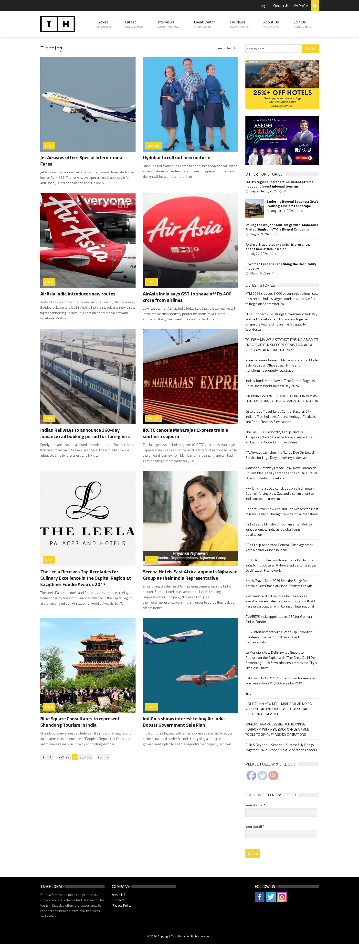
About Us (271, 24)
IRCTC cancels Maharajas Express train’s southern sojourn (185, 433)
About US (118, 894)
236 (68, 757)
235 (61, 757)
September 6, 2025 (263, 191)
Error (249, 693)
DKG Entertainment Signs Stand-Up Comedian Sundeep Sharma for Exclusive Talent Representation (278, 637)
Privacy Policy (122, 905)
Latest (134, 24)
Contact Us (281, 5)
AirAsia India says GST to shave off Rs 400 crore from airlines (187, 297)
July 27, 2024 (259, 253)
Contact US (119, 899)
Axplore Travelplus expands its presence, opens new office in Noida (278, 246)
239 (90, 757)
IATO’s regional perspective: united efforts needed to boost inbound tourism (279, 184)
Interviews (168, 24)
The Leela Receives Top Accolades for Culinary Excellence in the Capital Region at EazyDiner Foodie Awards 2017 (85, 578)
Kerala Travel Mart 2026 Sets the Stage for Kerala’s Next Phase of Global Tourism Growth (278, 583)
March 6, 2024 (260, 273)
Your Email (254, 826)
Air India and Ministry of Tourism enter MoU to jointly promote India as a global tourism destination (278, 529)
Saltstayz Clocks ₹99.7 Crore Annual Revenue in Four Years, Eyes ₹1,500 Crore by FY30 (280, 680)
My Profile (301, 5)
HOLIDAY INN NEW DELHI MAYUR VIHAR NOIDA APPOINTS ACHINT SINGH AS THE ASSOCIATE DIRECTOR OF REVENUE (278, 708)
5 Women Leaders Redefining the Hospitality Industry (281, 266)
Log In (264, 5)
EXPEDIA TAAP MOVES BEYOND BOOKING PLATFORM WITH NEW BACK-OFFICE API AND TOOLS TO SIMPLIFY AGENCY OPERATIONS (277, 729)
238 (82, 757)
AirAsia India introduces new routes (77, 293)
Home (218, 48)
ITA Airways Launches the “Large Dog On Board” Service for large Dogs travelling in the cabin (280, 455)
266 (100, 757)
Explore (104, 24)
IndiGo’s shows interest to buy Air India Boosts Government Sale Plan (184, 722)
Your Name (255, 805)
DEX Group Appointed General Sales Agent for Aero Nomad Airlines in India (279, 547)
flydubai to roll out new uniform (177, 157)
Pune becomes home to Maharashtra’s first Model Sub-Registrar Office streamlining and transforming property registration (281, 365)
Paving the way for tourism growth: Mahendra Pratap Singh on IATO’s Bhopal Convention (282, 227)
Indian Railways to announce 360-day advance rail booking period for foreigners (85, 433)
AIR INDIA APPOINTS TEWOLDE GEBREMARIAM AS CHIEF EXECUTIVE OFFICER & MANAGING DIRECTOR (281, 398)
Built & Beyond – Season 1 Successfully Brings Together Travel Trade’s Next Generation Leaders (281, 747)
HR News (239, 24)
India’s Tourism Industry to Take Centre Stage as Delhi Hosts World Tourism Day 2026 (280, 383)
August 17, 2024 (282, 210)
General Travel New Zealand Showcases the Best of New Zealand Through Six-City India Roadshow (281, 511)
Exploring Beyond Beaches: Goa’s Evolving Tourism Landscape (292, 203)
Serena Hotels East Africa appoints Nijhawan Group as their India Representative (190, 575)
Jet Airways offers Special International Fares (82, 161)
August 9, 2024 (260, 234)
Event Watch (204, 24)
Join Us (302, 24)
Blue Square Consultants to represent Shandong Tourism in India (80, 722)
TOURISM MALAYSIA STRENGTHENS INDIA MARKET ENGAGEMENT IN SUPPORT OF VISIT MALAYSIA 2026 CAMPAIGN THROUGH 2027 (281, 344)
